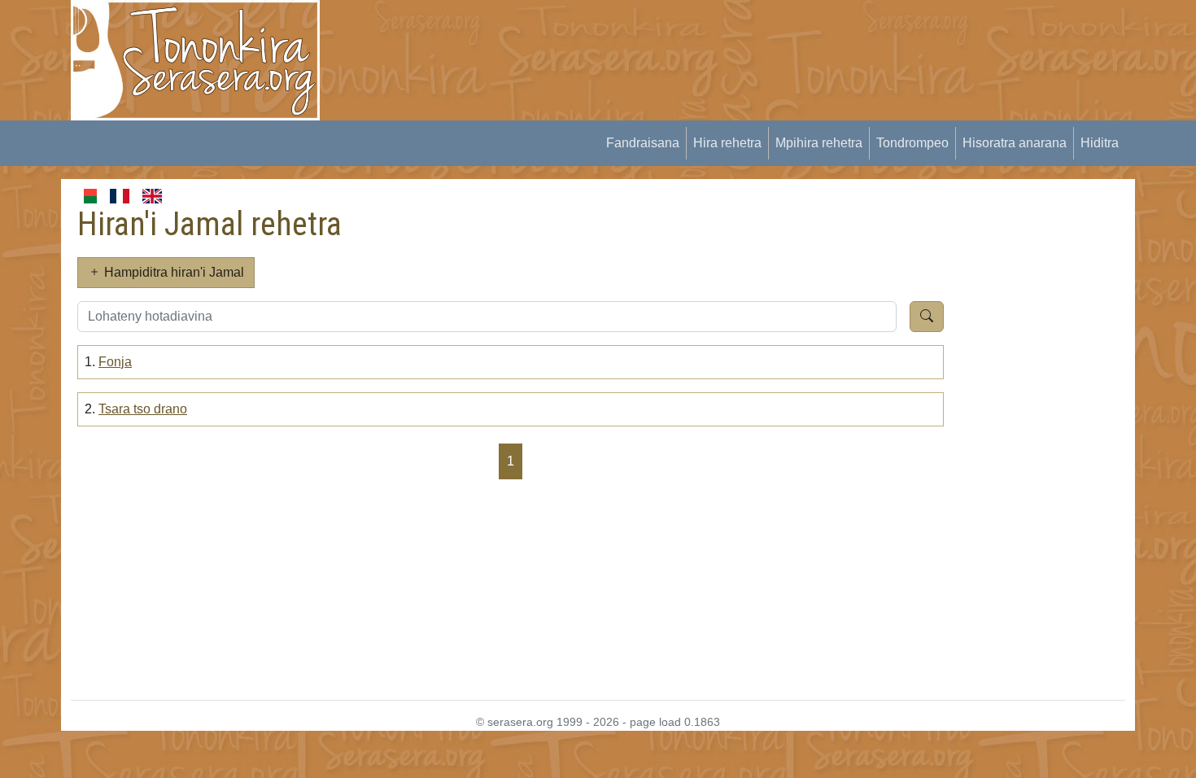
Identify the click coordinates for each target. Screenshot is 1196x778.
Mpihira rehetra (818, 143)
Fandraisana (642, 143)
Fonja (115, 362)
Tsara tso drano (142, 409)
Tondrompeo (912, 143)
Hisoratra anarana (1014, 143)
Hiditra (1099, 143)
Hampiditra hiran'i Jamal (172, 272)
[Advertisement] (635, 36)
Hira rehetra (727, 143)
